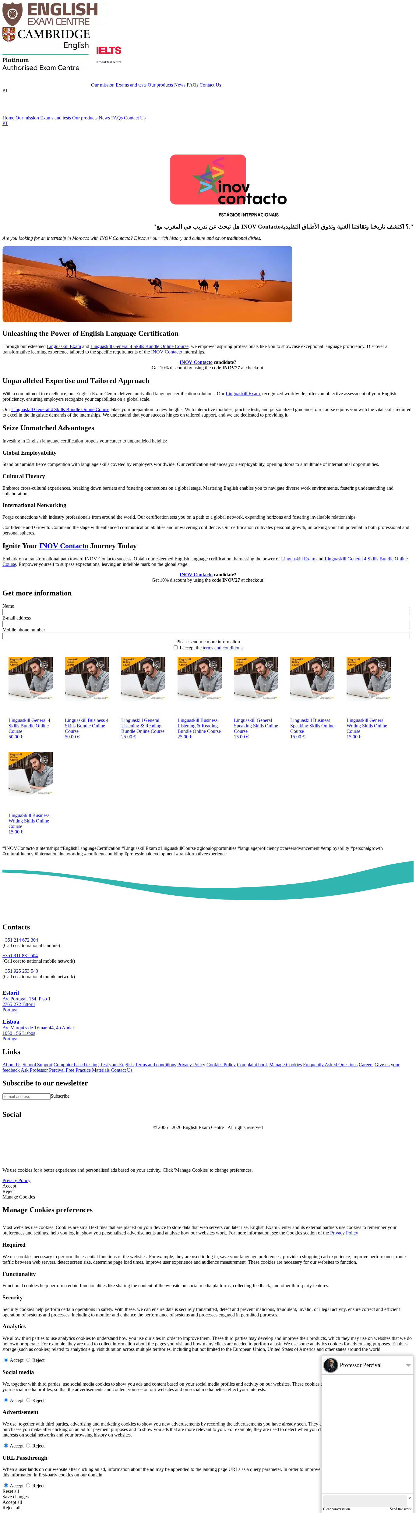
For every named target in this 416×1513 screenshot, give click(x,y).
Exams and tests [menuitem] (55, 117)
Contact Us (210, 84)
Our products (160, 84)
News (179, 84)
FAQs (192, 84)
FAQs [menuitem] (117, 117)
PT (5, 90)
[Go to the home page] (55, 24)
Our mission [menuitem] (27, 117)
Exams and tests (131, 84)
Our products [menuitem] (84, 117)
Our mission (103, 84)
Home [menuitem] (8, 117)
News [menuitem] (104, 117)
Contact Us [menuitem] (135, 117)
